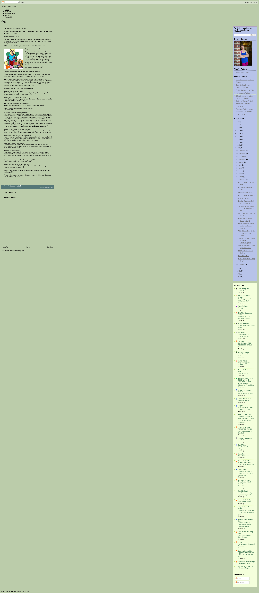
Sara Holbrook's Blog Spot (245, 532)
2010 (238, 268)
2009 (238, 271)
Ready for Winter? (243, 400)
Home (7, 10)
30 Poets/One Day (243, 456)
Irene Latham (242, 306)
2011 (238, 148)
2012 (238, 145)
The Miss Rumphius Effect (245, 313)
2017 (238, 130)
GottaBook (241, 454)
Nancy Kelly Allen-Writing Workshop (244, 461)
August (241, 162)
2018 (238, 127)
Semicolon (241, 332)
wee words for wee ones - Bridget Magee (246, 567)
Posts (238, 578)
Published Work (10, 13)
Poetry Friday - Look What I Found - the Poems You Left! (246, 512)
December (242, 150)
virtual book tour (48, 188)
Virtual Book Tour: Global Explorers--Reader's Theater (246, 233)
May (240, 171)
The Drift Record (244, 480)
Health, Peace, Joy (244, 440)
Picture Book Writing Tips (246, 464)
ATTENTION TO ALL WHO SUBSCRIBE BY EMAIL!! (245, 431)
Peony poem (242, 308)
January (241, 264)
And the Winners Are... (245, 198)
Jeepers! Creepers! (244, 373)
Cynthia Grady (243, 491)
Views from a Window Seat (245, 520)
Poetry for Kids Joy (244, 500)
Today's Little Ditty (244, 414)
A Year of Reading (244, 427)
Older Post (50, 247)
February (242, 179)
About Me (8, 11)
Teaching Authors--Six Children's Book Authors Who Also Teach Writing (245, 381)
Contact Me (8, 17)
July (240, 165)
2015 (238, 136)
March (241, 177)
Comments (240, 582)
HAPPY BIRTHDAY (244, 501)
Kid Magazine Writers (243, 93)
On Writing (241, 290)
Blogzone (241, 406)
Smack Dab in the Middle (244, 296)
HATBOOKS (242, 361)
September (242, 159)
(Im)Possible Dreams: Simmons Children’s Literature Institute (245, 524)
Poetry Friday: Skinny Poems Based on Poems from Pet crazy (245, 473)
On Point (241, 341)
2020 (238, 122)
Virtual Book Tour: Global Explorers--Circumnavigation (246, 240)
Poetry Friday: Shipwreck (246, 195)
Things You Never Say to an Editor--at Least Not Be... (246, 208)
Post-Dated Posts (243, 256)
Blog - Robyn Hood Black (244, 507)
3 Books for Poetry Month (246, 385)
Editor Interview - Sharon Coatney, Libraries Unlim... (246, 226)
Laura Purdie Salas (244, 399)
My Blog (8, 15)
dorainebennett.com (242, 72)
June (240, 168)
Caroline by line (243, 289)
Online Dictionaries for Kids (245, 90)
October (241, 156)
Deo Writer (242, 445)
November (242, 153)
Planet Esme (240, 106)
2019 (238, 125)
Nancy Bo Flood (243, 323)
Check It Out (242, 469)
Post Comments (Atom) (17, 250)
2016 (238, 133)
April (240, 174)
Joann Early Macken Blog (245, 370)
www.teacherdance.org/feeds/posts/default (246, 562)
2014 (238, 139)
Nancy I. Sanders (241, 114)
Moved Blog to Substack (246, 393)
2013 (238, 142)
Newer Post (5, 247)
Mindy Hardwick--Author (244, 391)
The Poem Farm (243, 352)
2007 (238, 277)
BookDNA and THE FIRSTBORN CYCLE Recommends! (245, 345)
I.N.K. (240, 542)
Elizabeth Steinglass (245, 438)
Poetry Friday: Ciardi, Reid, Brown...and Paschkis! (245, 484)
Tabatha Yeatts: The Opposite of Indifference (246, 552)
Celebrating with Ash (245, 192)
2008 (238, 274)
